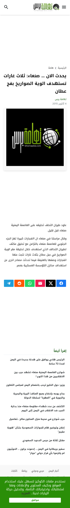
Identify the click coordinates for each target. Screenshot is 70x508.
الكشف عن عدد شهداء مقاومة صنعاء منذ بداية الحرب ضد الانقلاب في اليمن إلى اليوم (38, 408)
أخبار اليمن (53, 471)
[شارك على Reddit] (19, 283)
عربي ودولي (37, 471)
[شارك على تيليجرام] (9, 283)
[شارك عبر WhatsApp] (30, 283)
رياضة (24, 471)
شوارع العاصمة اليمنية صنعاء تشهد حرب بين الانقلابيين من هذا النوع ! (39, 374)
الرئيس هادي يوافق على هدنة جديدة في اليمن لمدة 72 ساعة (37, 361)
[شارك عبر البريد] (40, 283)
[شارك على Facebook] (61, 283)
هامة (50, 68)
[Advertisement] (35, 40)
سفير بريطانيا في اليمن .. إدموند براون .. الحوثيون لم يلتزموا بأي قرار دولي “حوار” (36, 451)
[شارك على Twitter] (51, 283)
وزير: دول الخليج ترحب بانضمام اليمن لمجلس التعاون (35, 385)
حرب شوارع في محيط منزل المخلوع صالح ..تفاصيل (37, 419)
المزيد (25, 493)
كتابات (14, 471)
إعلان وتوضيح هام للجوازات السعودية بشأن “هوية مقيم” (36, 429)
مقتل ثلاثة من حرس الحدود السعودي (43, 440)
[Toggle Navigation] (64, 7)
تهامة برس (60, 99)
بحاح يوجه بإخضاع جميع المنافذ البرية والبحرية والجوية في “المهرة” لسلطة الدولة (39, 395)
